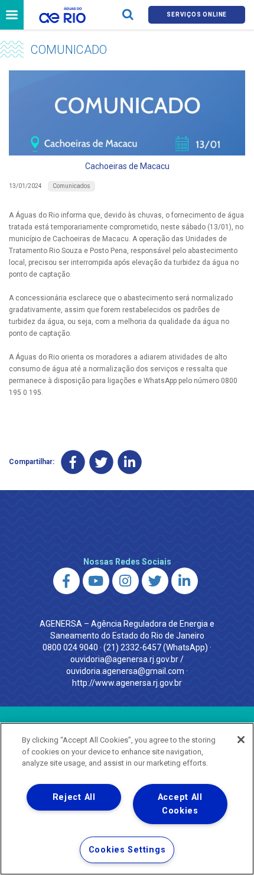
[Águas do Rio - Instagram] (125, 581)
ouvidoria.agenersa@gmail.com (125, 671)
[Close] (241, 740)
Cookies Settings (127, 850)
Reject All (74, 797)
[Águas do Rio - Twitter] (155, 581)
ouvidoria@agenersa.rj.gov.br (124, 659)
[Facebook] (73, 462)
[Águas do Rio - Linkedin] (184, 581)
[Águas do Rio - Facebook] (66, 581)
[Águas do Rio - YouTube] (96, 581)
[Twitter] (101, 462)
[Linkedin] (130, 462)
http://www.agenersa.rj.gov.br (127, 683)
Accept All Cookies (180, 804)
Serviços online (197, 14)
